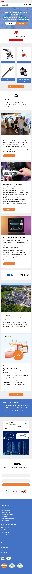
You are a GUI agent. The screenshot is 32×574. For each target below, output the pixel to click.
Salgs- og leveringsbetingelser (8, 518)
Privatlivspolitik (5, 520)
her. (4, 407)
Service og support (5, 510)
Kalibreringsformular (6, 512)
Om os (2, 508)
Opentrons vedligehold (7, 514)
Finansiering (4, 516)
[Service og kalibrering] (4, 566)
